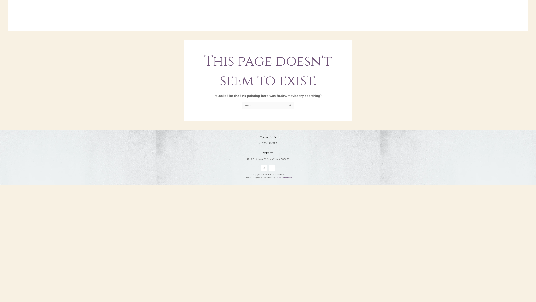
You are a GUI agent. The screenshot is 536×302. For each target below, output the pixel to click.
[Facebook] (272, 168)
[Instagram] (264, 168)
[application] (240, 15)
